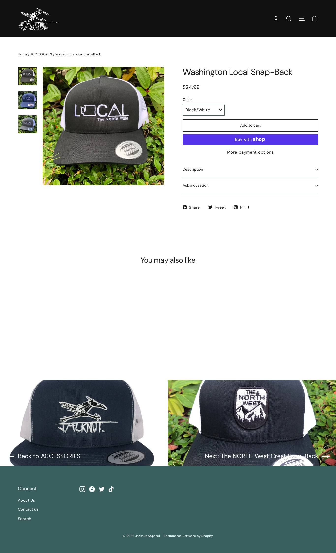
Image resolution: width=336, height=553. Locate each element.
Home (22, 54)
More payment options (250, 152)
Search (24, 518)
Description (193, 169)
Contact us (28, 509)
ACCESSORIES (41, 54)
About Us (26, 500)
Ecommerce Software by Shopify (188, 536)
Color (187, 100)
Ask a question (196, 185)
